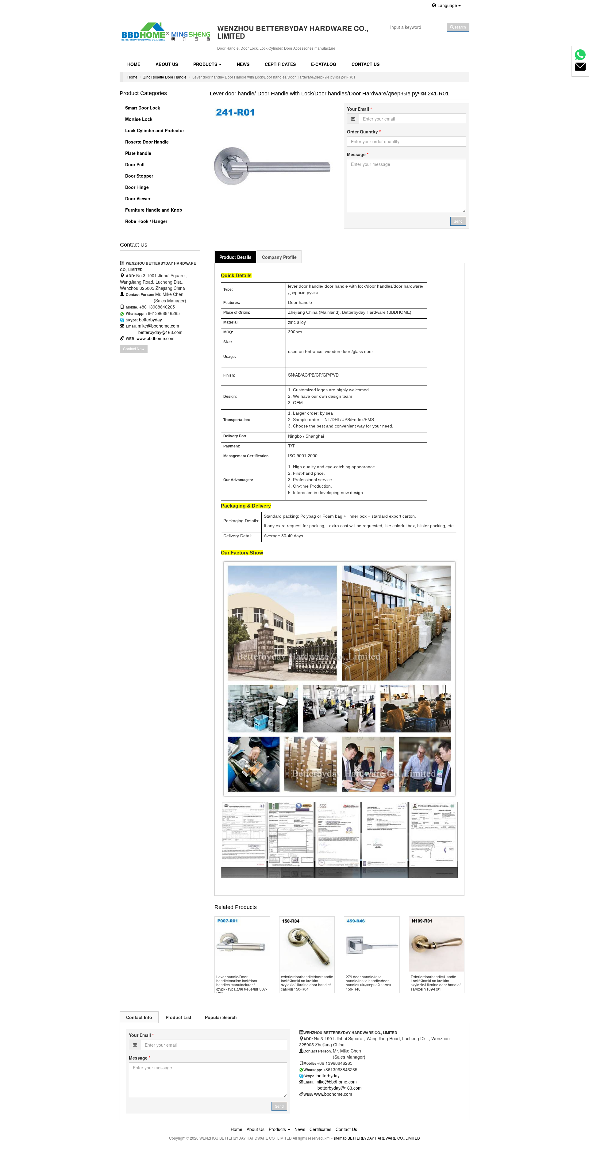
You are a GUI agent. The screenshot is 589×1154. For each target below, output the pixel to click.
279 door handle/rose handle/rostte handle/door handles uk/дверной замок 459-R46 (368, 982)
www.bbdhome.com (156, 338)
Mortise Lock (138, 119)
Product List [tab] (178, 1017)
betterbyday (150, 319)
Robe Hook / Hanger (145, 221)
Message (357, 154)
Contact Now (133, 348)
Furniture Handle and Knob (153, 210)
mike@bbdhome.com (158, 326)
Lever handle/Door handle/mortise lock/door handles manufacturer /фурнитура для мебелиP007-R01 (241, 984)
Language (447, 5)
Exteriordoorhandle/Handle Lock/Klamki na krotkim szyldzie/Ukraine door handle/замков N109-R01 (435, 982)
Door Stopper (138, 176)
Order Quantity (364, 131)
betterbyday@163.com (160, 332)
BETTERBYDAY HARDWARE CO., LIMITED (384, 1138)
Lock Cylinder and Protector (154, 130)
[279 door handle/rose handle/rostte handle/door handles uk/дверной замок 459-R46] (371, 944)
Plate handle (137, 153)
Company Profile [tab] (279, 257)
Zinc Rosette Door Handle (165, 76)
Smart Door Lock (142, 108)
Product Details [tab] (235, 257)
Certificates (280, 64)
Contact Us (365, 64)
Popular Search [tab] (221, 1017)
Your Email (359, 109)
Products (205, 64)
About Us (167, 64)
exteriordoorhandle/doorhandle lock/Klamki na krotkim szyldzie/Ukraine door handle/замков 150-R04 (307, 982)
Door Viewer (137, 198)
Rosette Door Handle (146, 142)
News (243, 64)
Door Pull (134, 164)
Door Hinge (136, 187)
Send (458, 221)
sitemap (340, 1138)
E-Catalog (323, 64)
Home (133, 64)
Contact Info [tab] (139, 1017)
